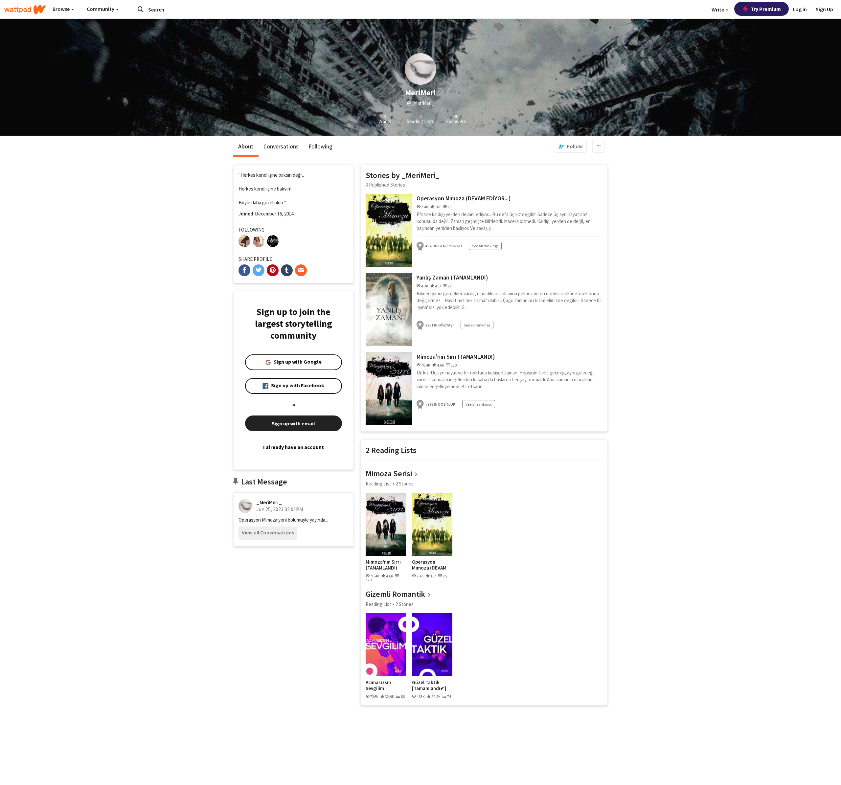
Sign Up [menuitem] (824, 9)
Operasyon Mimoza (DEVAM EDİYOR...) (464, 198)
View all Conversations (268, 532)
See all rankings (485, 245)
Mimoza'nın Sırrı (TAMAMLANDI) (456, 356)
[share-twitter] (258, 270)
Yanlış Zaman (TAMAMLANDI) (452, 277)
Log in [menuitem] (800, 9)
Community (101, 9)
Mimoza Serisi (389, 473)
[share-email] (301, 270)
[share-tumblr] (287, 270)
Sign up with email (293, 423)
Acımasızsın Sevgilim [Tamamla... (378, 685)
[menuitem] (571, 146)
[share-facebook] (244, 270)
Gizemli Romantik (395, 594)
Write (718, 9)
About (246, 146)
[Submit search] (140, 9)
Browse (62, 9)
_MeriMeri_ (269, 502)
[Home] (25, 9)
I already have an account (293, 447)
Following (320, 146)
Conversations (281, 146)
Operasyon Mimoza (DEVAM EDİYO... (429, 565)
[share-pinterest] (273, 270)
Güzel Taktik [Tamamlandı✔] (429, 685)
